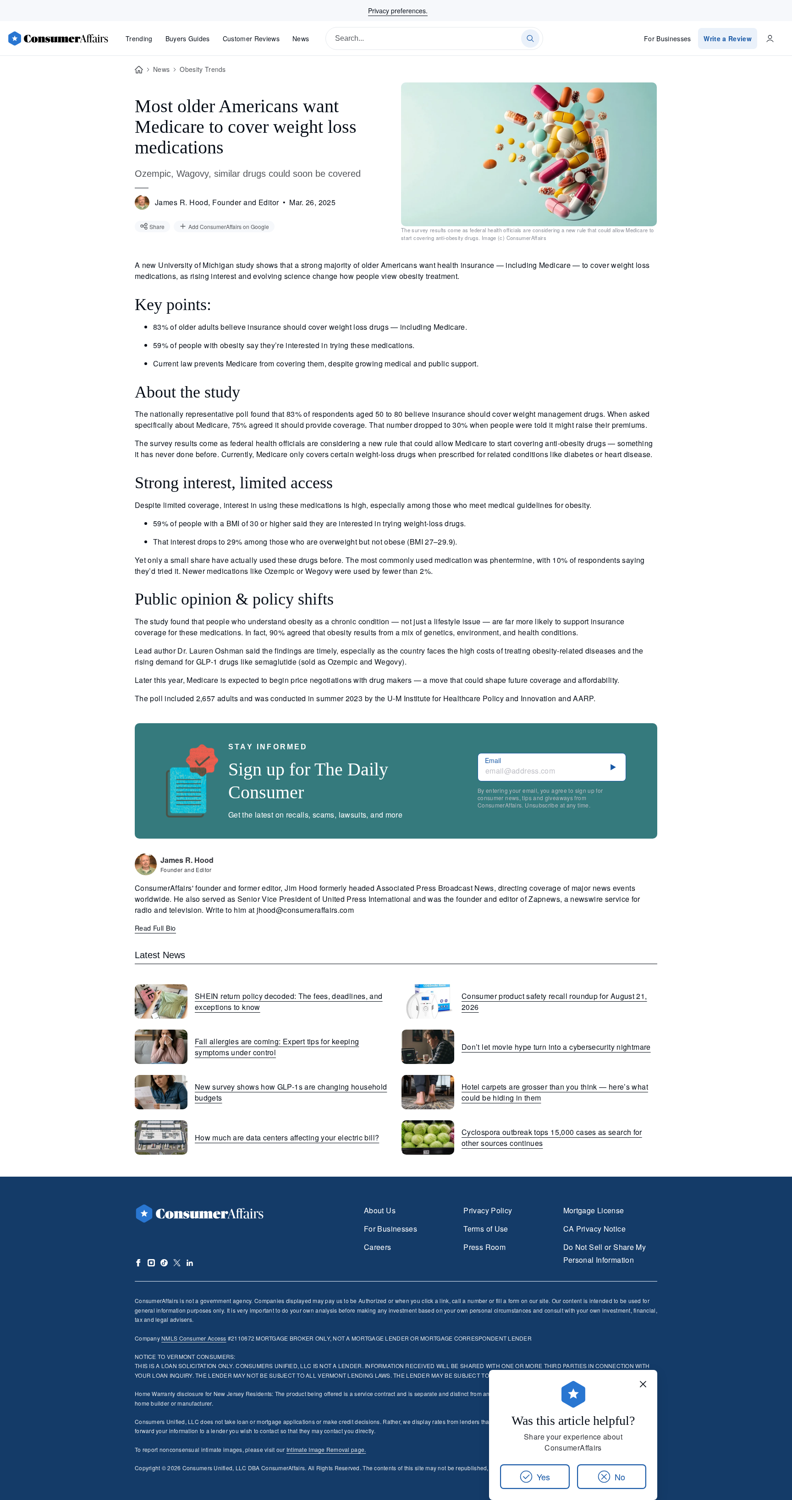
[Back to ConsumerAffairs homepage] (139, 69)
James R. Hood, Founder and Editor (217, 202)
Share (157, 226)
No (620, 1477)
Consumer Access (193, 1338)
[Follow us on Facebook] (138, 1262)
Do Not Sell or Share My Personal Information (604, 1253)
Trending (139, 38)
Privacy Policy (487, 1210)
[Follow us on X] (177, 1262)
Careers (377, 1247)
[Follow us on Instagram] (151, 1262)
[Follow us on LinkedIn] (189, 1262)
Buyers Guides (187, 38)
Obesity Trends (203, 69)
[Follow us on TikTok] (164, 1262)
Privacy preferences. (398, 10)
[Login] (770, 38)
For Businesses (667, 38)
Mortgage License (593, 1210)
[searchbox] (434, 38)
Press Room (484, 1247)
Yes (543, 1477)
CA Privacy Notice (594, 1228)
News (300, 38)
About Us (380, 1210)
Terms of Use (485, 1228)
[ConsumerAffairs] (57, 38)
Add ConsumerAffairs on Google (228, 226)
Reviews (251, 38)
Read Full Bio (155, 928)
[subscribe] (613, 767)
